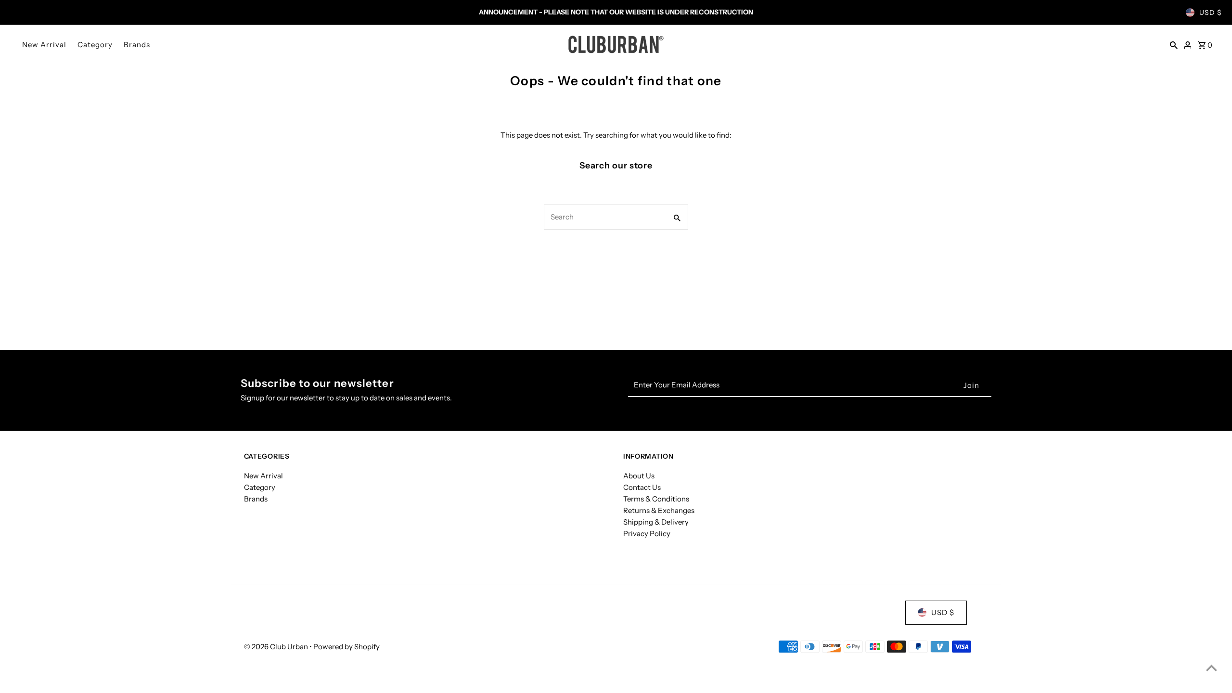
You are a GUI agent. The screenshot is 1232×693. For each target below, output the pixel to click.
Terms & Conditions (656, 498)
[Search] (1174, 44)
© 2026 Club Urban (276, 646)
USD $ (1210, 12)
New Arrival (44, 44)
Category (95, 44)
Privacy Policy (646, 533)
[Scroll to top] (1211, 668)
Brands (137, 44)
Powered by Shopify (346, 646)
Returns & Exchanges (658, 510)
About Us (638, 475)
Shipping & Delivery (656, 521)
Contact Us (642, 487)
